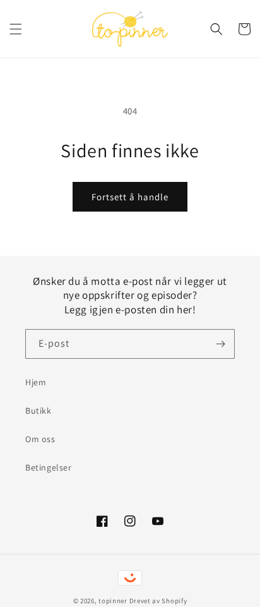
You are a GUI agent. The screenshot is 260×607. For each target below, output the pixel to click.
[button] (16, 29)
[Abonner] (220, 344)
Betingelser (48, 467)
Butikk (38, 410)
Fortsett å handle (130, 197)
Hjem (35, 382)
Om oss (40, 439)
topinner (112, 600)
